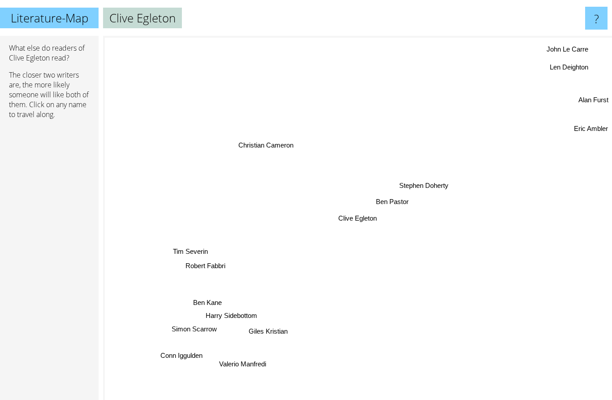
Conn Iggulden (182, 356)
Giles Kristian (267, 330)
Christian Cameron (266, 145)
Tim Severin (190, 251)
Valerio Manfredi (245, 364)
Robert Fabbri (203, 265)
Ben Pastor (392, 201)
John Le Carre (566, 48)
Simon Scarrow (194, 329)
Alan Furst (593, 99)
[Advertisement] (49, 263)
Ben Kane (210, 303)
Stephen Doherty (424, 185)
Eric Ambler (591, 128)
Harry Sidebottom (231, 315)
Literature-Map (49, 18)
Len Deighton (570, 67)
